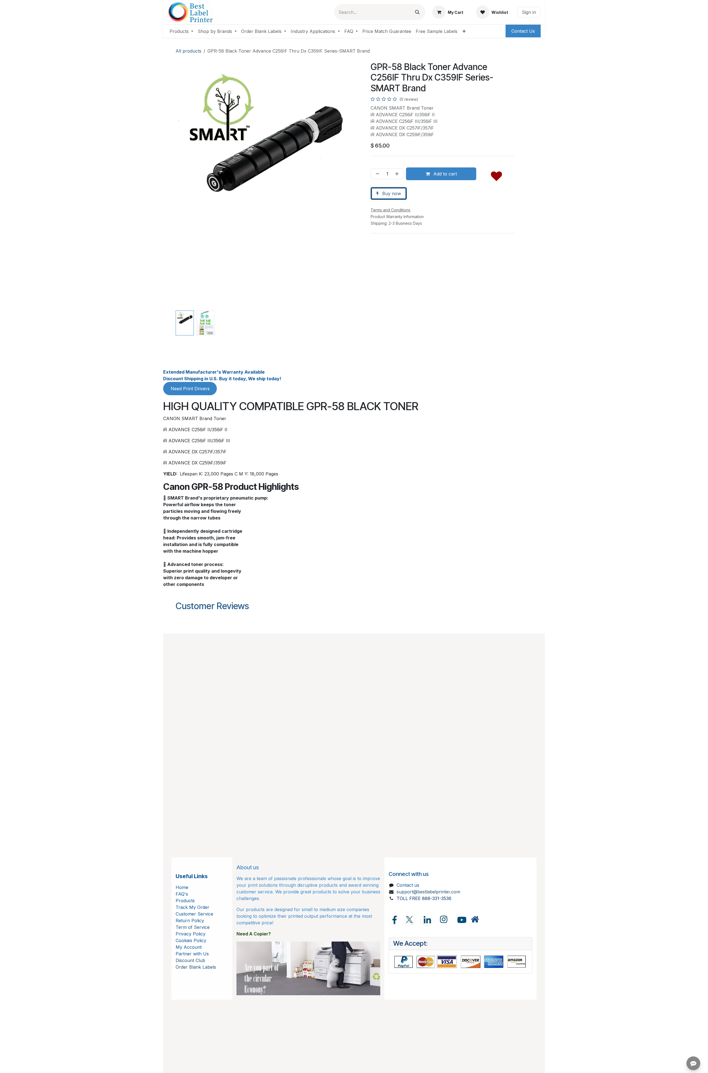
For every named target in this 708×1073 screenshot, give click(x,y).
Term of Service (193, 927)
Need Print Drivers (190, 388)
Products (185, 900)
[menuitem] (181, 31)
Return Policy (190, 920)
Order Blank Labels (196, 967)
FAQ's (182, 894)
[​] (475, 919)
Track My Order (192, 907)
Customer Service (194, 914)
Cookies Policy (191, 940)
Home (182, 887)
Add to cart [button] (444, 174)
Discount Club (190, 960)
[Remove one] (376, 174)
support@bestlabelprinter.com (428, 891)
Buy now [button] (391, 193)
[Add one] (398, 174)
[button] (185, 185)
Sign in (529, 12)
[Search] (417, 12)
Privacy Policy (190, 934)
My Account (189, 947)
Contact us (408, 885)
